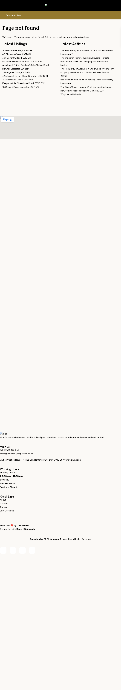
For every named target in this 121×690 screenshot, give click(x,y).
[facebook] (3, 550)
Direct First (23, 525)
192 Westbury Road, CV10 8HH (17, 50)
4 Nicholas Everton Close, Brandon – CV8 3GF (25, 76)
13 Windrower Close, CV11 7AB (17, 79)
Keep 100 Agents (25, 529)
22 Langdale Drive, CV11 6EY (16, 72)
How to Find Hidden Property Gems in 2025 (82, 90)
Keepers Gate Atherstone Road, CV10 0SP (23, 83)
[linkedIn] (13, 550)
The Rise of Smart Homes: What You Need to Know (85, 87)
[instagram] (32, 550)
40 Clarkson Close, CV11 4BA (16, 54)
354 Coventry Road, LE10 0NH (17, 57)
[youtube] (22, 550)
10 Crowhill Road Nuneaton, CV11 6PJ (20, 87)
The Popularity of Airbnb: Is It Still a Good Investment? (87, 68)
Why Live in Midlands (70, 94)
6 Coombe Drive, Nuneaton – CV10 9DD (22, 61)
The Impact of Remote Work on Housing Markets (84, 57)
